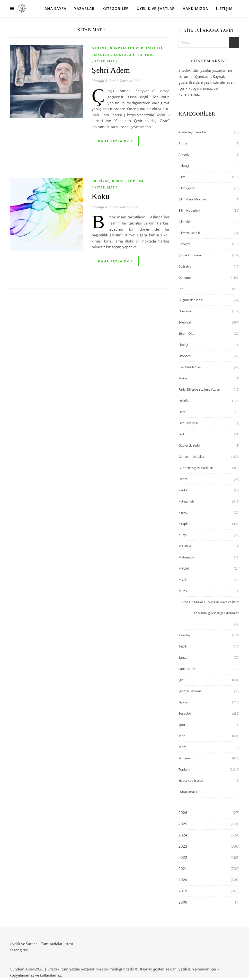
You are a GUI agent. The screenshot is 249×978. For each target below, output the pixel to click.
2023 (182, 846)
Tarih (181, 736)
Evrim (182, 378)
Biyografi (184, 244)
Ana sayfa (55, 8)
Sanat (182, 657)
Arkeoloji (184, 154)
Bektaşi (183, 165)
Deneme (99, 48)
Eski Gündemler (189, 367)
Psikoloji (101, 55)
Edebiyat (100, 181)
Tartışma (184, 758)
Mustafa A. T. (102, 81)
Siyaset (183, 702)
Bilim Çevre (186, 188)
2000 (182, 902)
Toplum (145, 55)
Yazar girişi (19, 949)
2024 (182, 835)
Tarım (182, 747)
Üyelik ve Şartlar (156, 8)
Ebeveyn (184, 311)
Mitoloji (183, 568)
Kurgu (118, 181)
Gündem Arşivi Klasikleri (136, 48)
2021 (182, 868)
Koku (100, 196)
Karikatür (185, 490)
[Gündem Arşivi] (22, 8)
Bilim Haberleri (189, 210)
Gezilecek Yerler (189, 445)
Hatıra (182, 479)
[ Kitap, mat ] (105, 61)
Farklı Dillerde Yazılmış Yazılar (199, 389)
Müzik (182, 591)
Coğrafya (184, 266)
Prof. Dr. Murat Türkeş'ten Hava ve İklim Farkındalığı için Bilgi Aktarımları (210, 607)
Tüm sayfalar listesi (57, 943)
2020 (182, 879)
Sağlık (182, 646)
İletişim (224, 8)
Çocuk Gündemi (190, 255)
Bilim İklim (185, 221)
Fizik (181, 434)
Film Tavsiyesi (188, 423)
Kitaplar (184, 523)
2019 (182, 890)
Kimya (182, 512)
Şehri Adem (111, 70)
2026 (182, 812)
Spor (181, 724)
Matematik (186, 557)
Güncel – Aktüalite (191, 456)
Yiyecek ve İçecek (190, 780)
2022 (182, 857)
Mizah (182, 579)
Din (180, 289)
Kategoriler (115, 8)
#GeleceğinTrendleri (192, 132)
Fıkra (182, 412)
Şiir (180, 680)
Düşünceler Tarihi (190, 300)
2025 (182, 823)
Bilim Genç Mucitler (192, 199)
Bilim (182, 177)
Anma (182, 143)
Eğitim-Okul (186, 333)
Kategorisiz (186, 501)
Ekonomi (184, 356)
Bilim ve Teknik (189, 233)
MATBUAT (185, 546)
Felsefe (183, 400)
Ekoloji (183, 344)
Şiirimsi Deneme (190, 691)
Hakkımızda (195, 8)
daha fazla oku (115, 141)
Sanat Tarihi (186, 668)
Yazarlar (84, 8)
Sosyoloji (124, 55)
